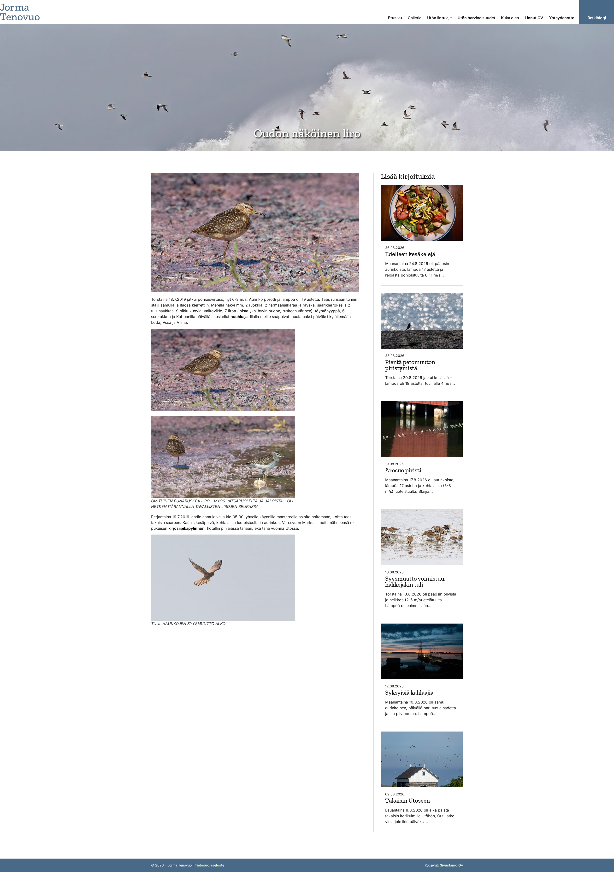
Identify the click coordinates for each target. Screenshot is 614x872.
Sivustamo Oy (451, 865)
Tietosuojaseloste (209, 865)
